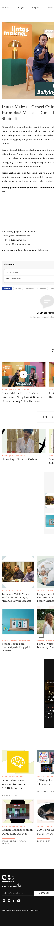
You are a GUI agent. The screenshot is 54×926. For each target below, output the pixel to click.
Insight (21, 8)
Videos (50, 8)
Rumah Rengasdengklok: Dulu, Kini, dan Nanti (18, 832)
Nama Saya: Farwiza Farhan (19, 459)
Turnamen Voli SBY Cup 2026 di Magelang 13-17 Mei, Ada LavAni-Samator (16, 597)
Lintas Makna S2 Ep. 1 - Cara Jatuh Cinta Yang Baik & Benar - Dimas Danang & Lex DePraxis (22, 397)
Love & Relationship (19, 389)
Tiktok (6, 240)
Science (49, 590)
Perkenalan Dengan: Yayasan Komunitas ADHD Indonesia (14, 784)
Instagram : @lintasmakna (16, 236)
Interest (6, 8)
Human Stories (17, 456)
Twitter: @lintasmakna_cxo (17, 244)
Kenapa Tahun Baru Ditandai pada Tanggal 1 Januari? (16, 647)
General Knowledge (20, 640)
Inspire (35, 8)
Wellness (16, 590)
